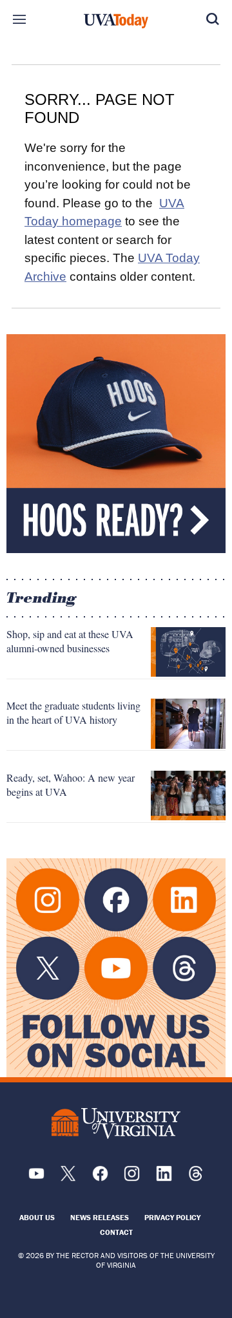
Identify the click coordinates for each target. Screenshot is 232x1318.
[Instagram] (132, 1177)
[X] (68, 1177)
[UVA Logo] (116, 1124)
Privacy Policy (172, 1217)
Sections (19, 19)
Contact (116, 1232)
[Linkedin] (164, 1177)
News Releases (99, 1217)
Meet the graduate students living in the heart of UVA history (73, 712)
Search (212, 19)
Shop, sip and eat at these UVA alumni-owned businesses (69, 641)
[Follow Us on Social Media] (116, 967)
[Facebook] (100, 1177)
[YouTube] (36, 1177)
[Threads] (196, 1177)
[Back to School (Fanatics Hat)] (116, 443)
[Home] (116, 21)
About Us (37, 1217)
